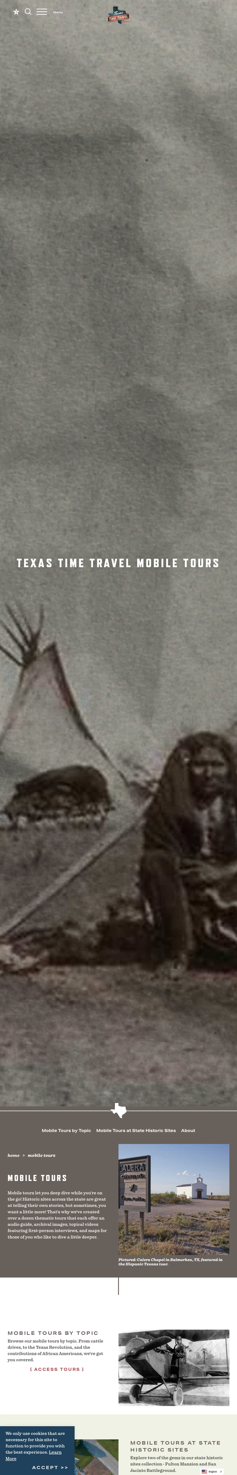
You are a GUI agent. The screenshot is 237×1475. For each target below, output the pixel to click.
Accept (45, 1467)
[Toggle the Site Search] (28, 11)
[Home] (118, 15)
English (213, 1471)
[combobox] (212, 1471)
